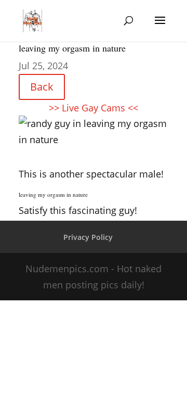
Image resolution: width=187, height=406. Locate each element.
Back (42, 87)
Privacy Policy (88, 237)
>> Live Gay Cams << (93, 108)
